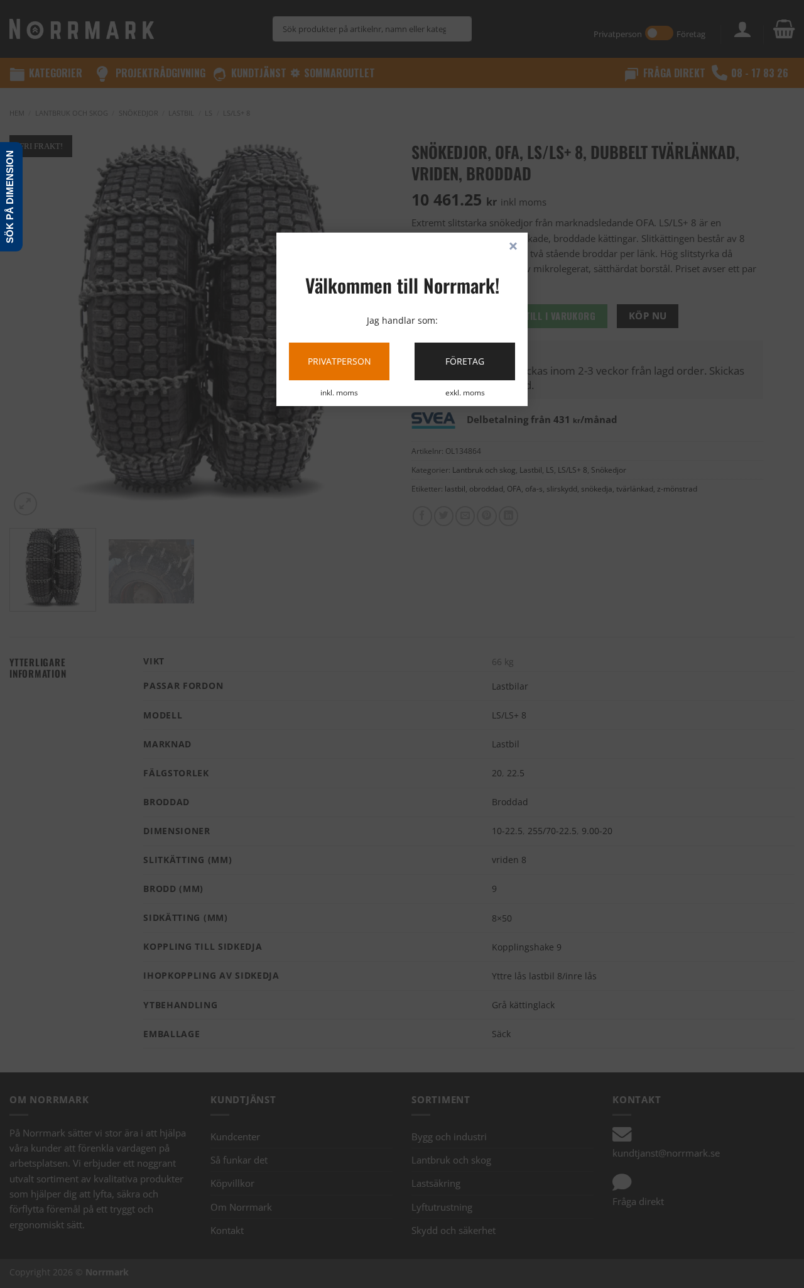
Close (513, 247)
